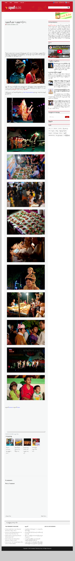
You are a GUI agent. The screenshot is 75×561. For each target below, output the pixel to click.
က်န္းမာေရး (65, 128)
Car (49, 128)
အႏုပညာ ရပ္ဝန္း (59, 135)
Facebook (57, 2)
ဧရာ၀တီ (9, 407)
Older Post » (43, 516)
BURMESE (16, 2)
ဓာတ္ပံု (57, 130)
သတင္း (60, 133)
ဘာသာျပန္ (55, 133)
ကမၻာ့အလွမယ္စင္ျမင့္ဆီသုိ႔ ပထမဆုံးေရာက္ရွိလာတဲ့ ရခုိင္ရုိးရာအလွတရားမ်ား (62, 91)
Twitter (68, 2)
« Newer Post (8, 516)
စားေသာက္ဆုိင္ (51, 130)
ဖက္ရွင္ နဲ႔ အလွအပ (62, 130)
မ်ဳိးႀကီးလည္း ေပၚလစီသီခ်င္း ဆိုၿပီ (62, 63)
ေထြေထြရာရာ (67, 135)
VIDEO (11, 2)
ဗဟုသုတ (50, 133)
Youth (59, 128)
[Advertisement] (26, 37)
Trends (55, 128)
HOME (6, 2)
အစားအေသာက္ (52, 135)
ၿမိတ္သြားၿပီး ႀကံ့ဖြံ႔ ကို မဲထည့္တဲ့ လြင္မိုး (62, 80)
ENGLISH (22, 2)
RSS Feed (63, 2)
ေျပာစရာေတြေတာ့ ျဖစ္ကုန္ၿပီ (54, 72)
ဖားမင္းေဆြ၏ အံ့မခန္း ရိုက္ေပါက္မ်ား (62, 101)
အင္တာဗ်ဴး (65, 133)
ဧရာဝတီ (16, 407)
